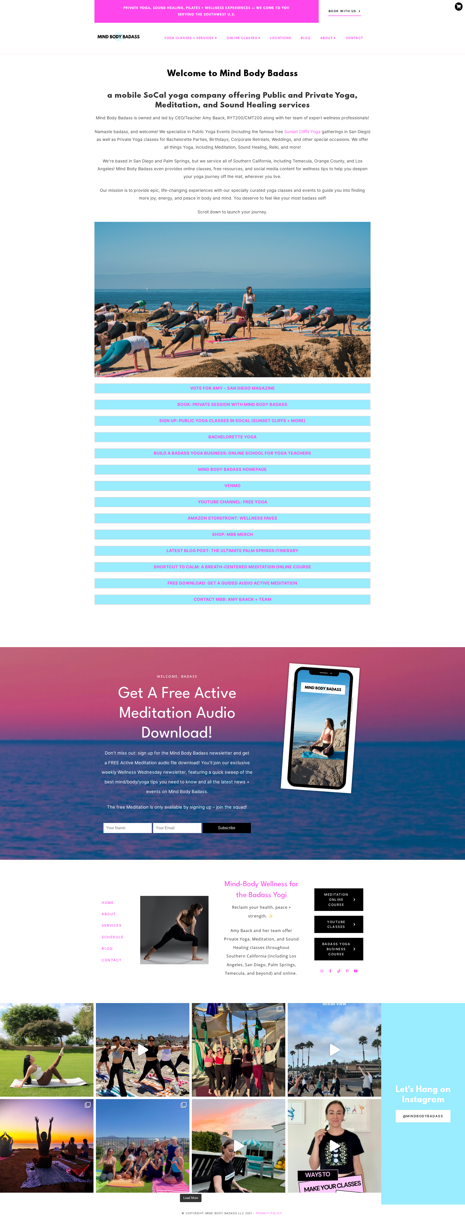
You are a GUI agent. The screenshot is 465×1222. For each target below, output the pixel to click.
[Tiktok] (338, 971)
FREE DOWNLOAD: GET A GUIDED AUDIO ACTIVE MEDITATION (232, 583)
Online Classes (242, 38)
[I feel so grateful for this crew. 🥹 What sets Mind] (238, 1050)
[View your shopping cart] (459, 6)
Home (108, 902)
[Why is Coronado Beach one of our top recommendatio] (142, 1050)
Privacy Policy (269, 1213)
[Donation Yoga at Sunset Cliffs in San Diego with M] (334, 1050)
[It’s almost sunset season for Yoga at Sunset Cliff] (46, 1146)
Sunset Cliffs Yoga (302, 131)
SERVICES (112, 925)
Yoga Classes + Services (189, 38)
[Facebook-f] (330, 971)
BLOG (107, 948)
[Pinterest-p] (347, 971)
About (326, 38)
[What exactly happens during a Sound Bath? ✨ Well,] (238, 1146)
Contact (354, 38)
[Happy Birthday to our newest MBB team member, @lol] (46, 1050)
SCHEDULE (113, 937)
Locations (280, 38)
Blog (305, 38)
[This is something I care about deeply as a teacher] (334, 1146)
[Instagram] (321, 971)
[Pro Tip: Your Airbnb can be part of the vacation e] (142, 1146)
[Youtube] (355, 971)
